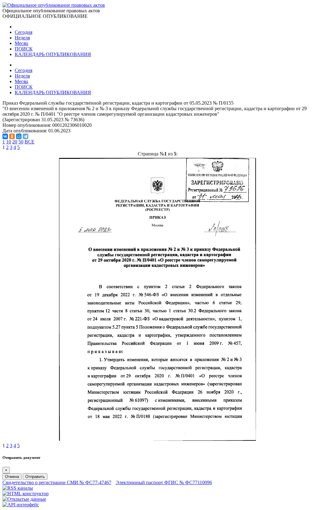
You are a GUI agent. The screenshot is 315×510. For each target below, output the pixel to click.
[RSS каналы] (17, 488)
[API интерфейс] (20, 504)
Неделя (22, 37)
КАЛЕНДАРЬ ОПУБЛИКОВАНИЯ (53, 54)
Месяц (21, 43)
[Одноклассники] (12, 136)
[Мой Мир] (19, 136)
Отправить (35, 476)
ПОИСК (24, 48)
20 (14, 141)
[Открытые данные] (24, 499)
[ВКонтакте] (5, 136)
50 (20, 141)
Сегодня (23, 32)
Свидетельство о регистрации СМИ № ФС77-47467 (56, 482)
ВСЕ (29, 141)
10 (8, 141)
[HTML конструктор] (25, 493)
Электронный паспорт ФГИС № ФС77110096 (164, 482)
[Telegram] (25, 136)
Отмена (12, 476)
